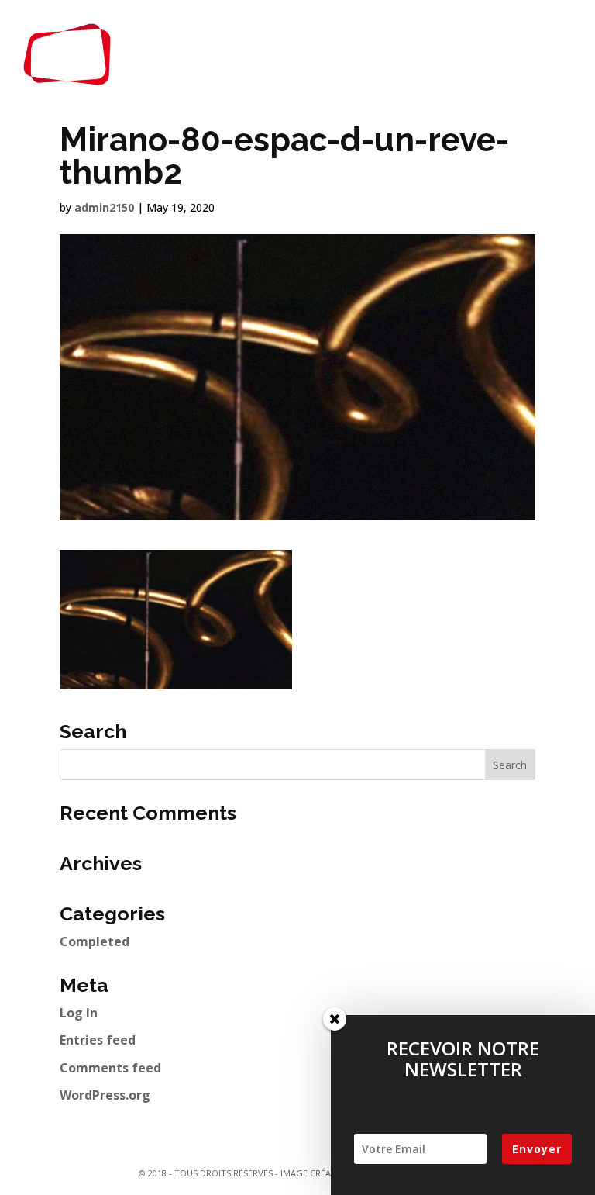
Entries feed (98, 1039)
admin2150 (104, 207)
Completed (94, 941)
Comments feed (110, 1067)
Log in (79, 1012)
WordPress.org (105, 1094)
